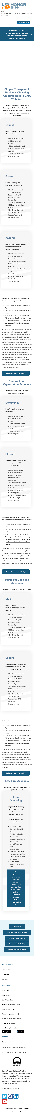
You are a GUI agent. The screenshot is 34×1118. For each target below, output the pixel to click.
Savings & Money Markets (17, 950)
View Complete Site (17, 1112)
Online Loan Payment (15, 1023)
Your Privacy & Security (9, 1028)
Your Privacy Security (10, 1108)
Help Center (6, 995)
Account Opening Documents (17, 932)
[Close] (31, 34)
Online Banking (24, 22)
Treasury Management (17, 938)
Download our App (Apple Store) (9, 1031)
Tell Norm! (5, 979)
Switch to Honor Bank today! (15, 373)
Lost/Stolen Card (7, 1000)
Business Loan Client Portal (17, 1018)
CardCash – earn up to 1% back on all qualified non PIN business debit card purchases (17, 323)
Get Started (17, 927)
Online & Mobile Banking (17, 944)
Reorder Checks (13, 1009)
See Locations (6, 970)
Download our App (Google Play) (24, 1031)
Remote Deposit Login (15, 1014)
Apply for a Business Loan (17, 1005)
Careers (4, 1042)
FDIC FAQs (12, 991)
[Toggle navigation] (5, 22)
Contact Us (5, 974)
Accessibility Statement (22, 1108)
